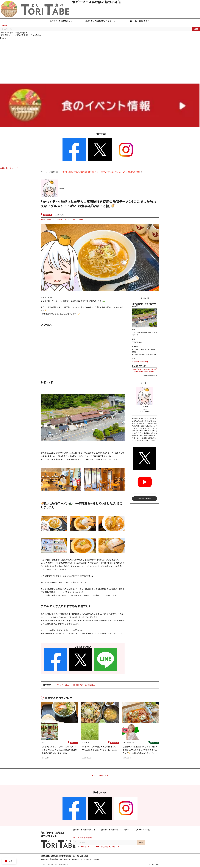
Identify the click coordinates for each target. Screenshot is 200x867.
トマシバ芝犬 (86, 743)
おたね (61, 188)
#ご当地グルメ (41, 38)
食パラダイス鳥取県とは (59, 21)
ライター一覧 (101, 70)
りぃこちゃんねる (128, 743)
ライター (145, 383)
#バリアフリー (70, 220)
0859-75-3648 (137, 342)
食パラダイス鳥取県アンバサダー (99, 21)
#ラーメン (51, 220)
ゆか (42, 743)
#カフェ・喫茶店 (29, 38)
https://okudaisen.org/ (140, 362)
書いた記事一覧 (144, 498)
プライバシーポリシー (49, 864)
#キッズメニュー (64, 685)
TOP (42, 172)
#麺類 (43, 220)
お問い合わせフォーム (9, 168)
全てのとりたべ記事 (100, 776)
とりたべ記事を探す (140, 21)
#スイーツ (18, 38)
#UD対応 (59, 220)
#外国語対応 (78, 685)
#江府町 (80, 220)
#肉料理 (10, 38)
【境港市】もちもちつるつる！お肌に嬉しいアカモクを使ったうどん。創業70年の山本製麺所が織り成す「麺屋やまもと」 (59, 750)
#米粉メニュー (91, 685)
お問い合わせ (64, 864)
